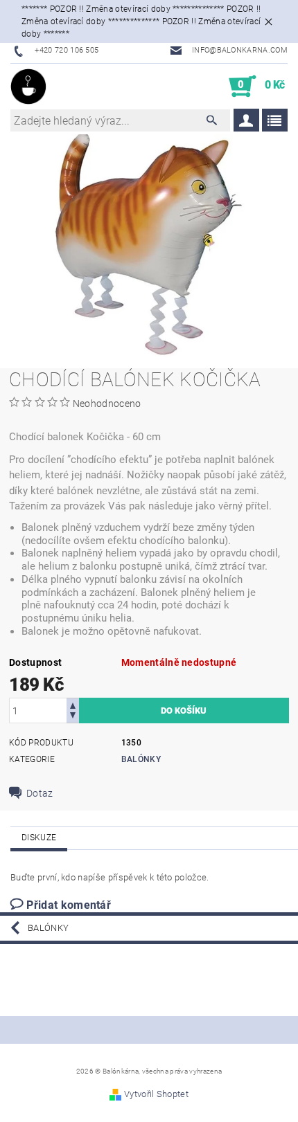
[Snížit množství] (73, 716)
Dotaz (39, 793)
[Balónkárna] (28, 87)
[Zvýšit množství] (73, 704)
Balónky (141, 759)
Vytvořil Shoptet (156, 1094)
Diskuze (38, 837)
